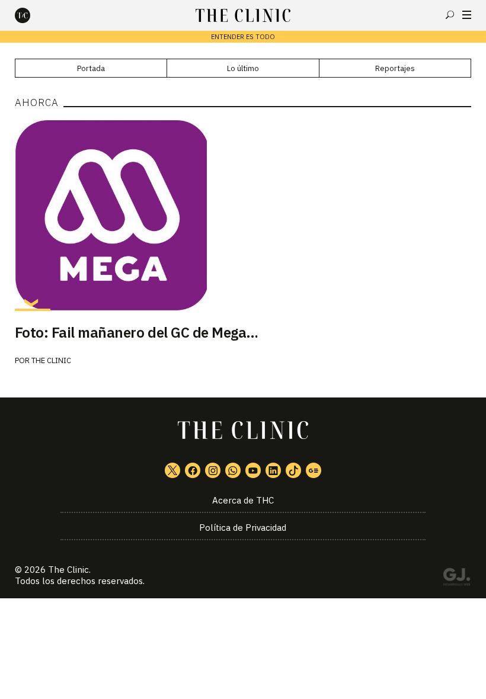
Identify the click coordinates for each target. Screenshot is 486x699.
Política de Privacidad (242, 527)
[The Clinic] (32, 15)
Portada (91, 68)
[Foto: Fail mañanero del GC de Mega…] (243, 215)
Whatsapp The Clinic (233, 470)
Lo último (243, 68)
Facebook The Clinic (192, 470)
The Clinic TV (253, 470)
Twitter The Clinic (172, 470)
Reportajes (395, 68)
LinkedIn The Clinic (273, 470)
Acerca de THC (243, 500)
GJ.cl (456, 579)
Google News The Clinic (313, 470)
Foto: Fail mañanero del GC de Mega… (136, 332)
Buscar (450, 15)
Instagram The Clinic (212, 470)
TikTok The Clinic (293, 470)
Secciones (466, 15)
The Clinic (51, 360)
